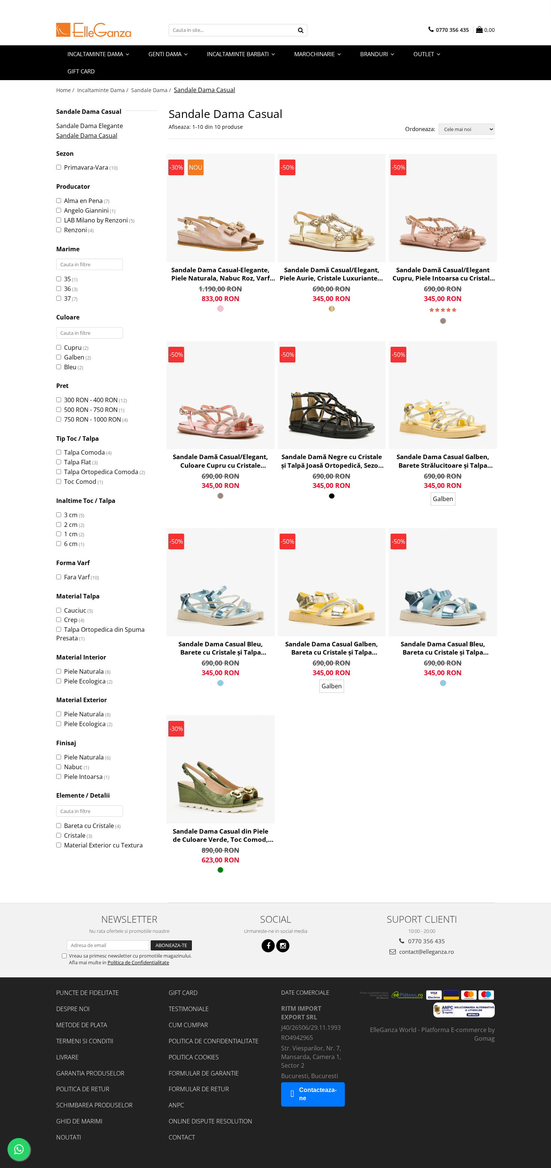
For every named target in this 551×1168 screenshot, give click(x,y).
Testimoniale (189, 1009)
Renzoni (75, 230)
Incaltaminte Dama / (103, 90)
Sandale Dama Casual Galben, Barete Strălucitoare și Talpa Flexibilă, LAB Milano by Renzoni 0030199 (443, 461)
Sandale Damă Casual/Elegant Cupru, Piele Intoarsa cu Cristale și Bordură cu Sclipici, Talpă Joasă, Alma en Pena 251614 (442, 274)
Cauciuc (75, 610)
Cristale (74, 835)
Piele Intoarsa (83, 777)
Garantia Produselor (90, 1073)
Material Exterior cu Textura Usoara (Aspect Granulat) (99, 849)
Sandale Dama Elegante (89, 126)
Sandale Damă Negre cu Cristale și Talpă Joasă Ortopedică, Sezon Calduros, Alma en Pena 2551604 (331, 461)
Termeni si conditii (84, 1041)
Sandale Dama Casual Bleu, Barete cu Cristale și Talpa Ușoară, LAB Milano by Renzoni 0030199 (220, 648)
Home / (66, 90)
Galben (74, 357)
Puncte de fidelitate (87, 993)
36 (67, 289)
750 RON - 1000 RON (92, 419)
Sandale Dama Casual (86, 135)
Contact (182, 1137)
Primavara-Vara (86, 167)
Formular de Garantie (204, 1073)
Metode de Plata (81, 1025)
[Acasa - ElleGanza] (93, 30)
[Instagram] (282, 945)
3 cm (71, 515)
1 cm (71, 534)
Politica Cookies (194, 1057)
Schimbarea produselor (94, 1105)
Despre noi (73, 1009)
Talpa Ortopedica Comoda (101, 472)
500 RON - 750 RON (91, 410)
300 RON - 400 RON (91, 400)
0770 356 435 (426, 941)
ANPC (176, 1105)
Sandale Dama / (151, 90)
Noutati (68, 1137)
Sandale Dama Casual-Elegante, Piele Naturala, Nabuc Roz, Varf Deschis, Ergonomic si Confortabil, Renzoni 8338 (220, 274)
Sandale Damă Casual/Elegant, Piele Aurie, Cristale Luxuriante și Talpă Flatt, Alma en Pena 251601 (332, 274)
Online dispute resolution (210, 1121)
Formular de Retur (199, 1089)
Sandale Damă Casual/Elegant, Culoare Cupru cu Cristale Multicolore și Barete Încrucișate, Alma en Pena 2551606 (220, 461)
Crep (71, 620)
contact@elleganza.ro (426, 951)
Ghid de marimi (79, 1121)
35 (67, 279)
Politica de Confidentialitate (138, 962)
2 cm (71, 525)
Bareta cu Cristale (89, 826)
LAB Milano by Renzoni (96, 220)
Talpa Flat (77, 462)
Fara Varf (77, 577)
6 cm (71, 544)
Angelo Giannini (86, 210)
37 (67, 298)
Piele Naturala (84, 671)
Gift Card (183, 993)
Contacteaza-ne (318, 1094)
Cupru (73, 347)
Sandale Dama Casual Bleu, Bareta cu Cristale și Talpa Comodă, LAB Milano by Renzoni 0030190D (443, 648)
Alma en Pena (83, 201)
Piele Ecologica (85, 681)
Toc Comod (80, 481)
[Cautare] (300, 30)
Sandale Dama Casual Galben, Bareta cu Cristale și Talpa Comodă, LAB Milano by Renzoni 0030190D (331, 648)
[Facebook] (268, 945)
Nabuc (73, 767)
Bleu (70, 367)
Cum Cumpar (188, 1025)
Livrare (67, 1057)
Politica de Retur (82, 1089)
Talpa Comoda (84, 452)
